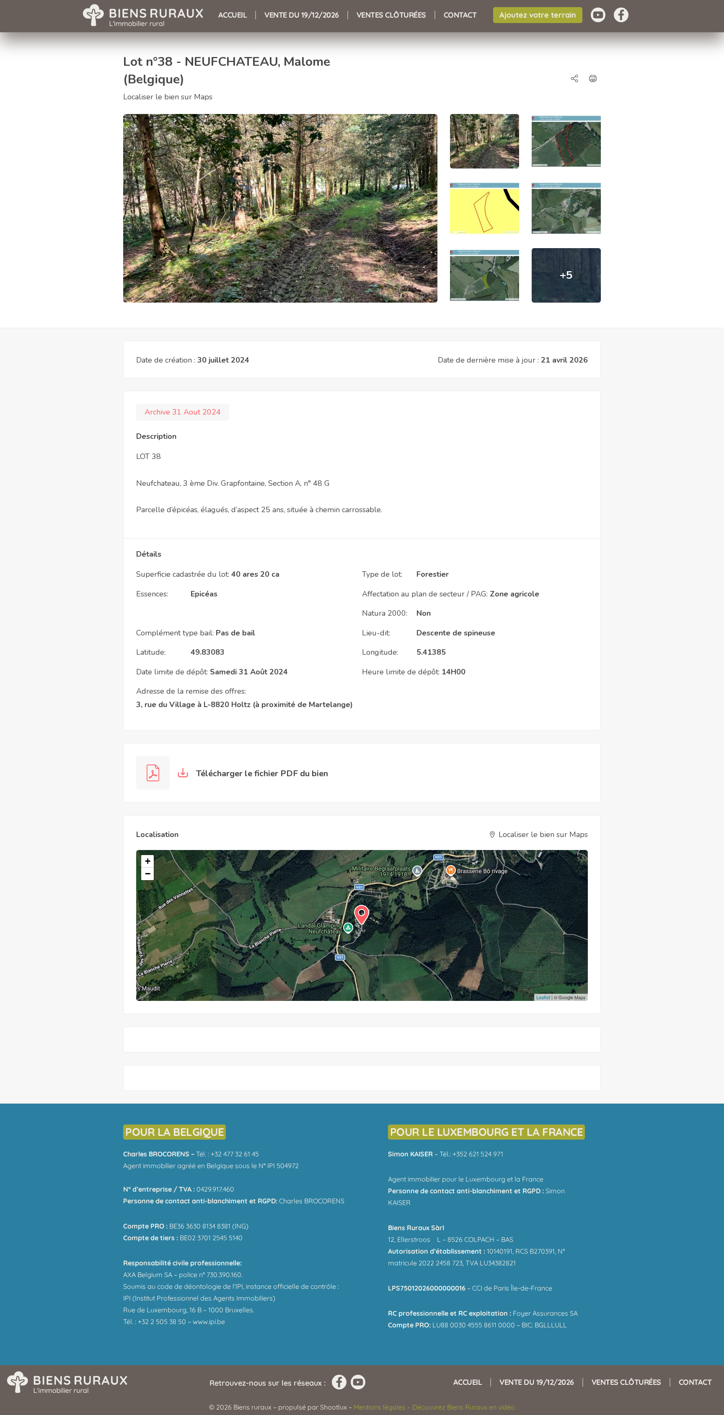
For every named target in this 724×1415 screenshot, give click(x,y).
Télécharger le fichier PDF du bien (261, 773)
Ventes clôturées (391, 15)
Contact (460, 15)
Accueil (232, 15)
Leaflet (543, 997)
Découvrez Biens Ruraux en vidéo (463, 1407)
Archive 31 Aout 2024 (183, 412)
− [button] (147, 873)
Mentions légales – (383, 1407)
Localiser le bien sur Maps (167, 97)
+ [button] (147, 861)
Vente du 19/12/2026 (301, 15)
